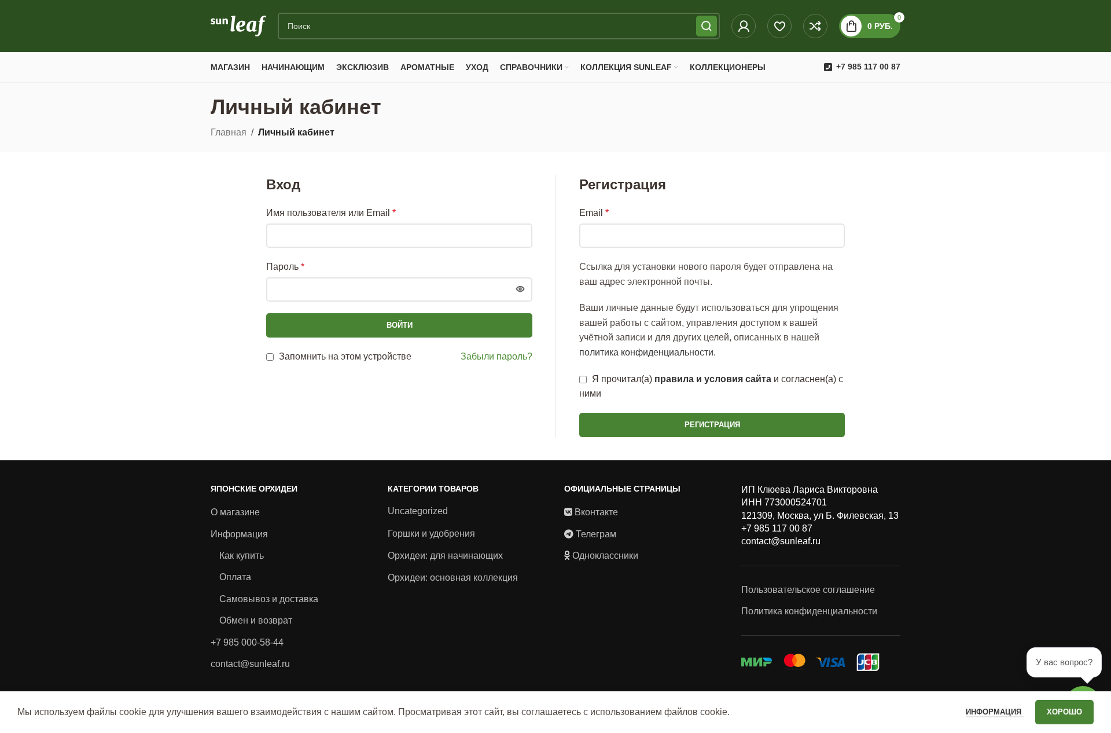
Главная (229, 132)
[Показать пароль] (520, 289)
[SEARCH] (706, 26)
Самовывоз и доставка (268, 599)
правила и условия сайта (712, 379)
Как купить (241, 555)
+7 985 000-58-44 (247, 642)
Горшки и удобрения (431, 533)
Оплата (235, 577)
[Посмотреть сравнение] (815, 26)
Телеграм (596, 534)
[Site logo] (238, 25)
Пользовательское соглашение (808, 590)
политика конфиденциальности (646, 352)
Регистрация (712, 424)
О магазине (235, 512)
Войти (400, 325)
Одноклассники (605, 555)
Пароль (285, 267)
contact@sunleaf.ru (250, 664)
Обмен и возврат (255, 620)
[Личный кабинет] (743, 26)
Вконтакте (596, 512)
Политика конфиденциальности (809, 611)
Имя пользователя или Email (331, 213)
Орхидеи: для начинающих (445, 555)
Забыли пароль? (496, 356)
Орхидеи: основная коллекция (453, 577)
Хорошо (1064, 712)
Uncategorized (418, 511)
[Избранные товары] (779, 26)
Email (594, 213)
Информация (239, 534)
